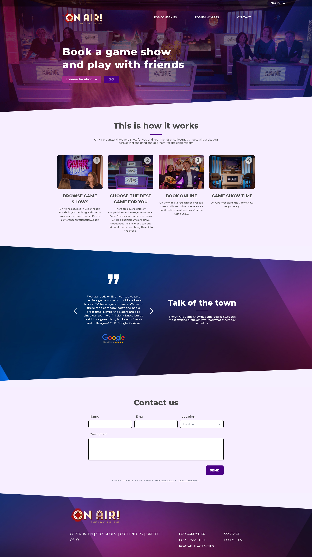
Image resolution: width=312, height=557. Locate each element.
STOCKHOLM (106, 534)
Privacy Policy (167, 480)
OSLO (74, 540)
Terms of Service (186, 480)
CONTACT (244, 17)
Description (99, 434)
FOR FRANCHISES (207, 17)
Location (188, 416)
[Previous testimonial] (75, 311)
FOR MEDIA (233, 540)
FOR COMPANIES (165, 17)
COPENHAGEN (81, 534)
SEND (215, 470)
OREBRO (153, 534)
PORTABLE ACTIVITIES (196, 546)
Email (140, 416)
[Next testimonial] (151, 311)
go (111, 79)
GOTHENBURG (131, 534)
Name (94, 416)
